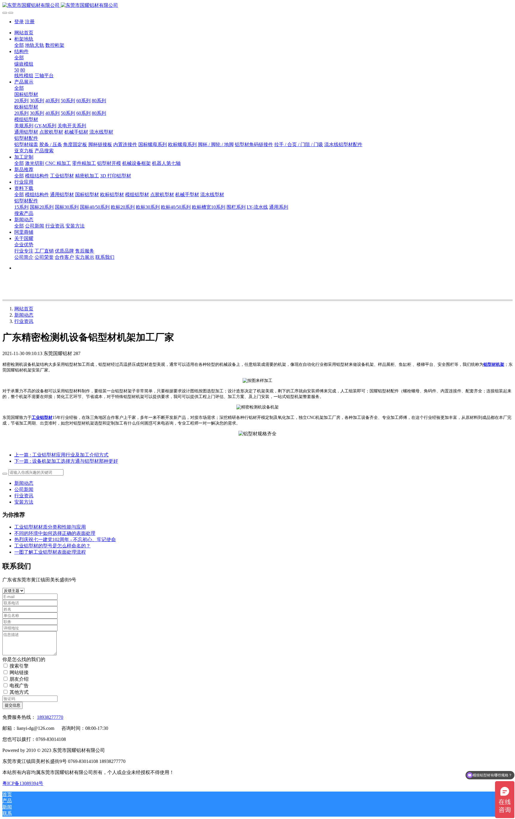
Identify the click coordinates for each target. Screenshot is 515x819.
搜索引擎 (19, 665)
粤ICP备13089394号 (22, 783)
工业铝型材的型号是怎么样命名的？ (52, 545)
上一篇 (61, 454)
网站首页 (23, 32)
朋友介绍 (19, 679)
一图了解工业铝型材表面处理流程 (50, 552)
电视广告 (19, 685)
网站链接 (19, 672)
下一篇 (66, 461)
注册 (30, 21)
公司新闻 (23, 489)
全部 (19, 45)
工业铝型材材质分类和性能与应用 (50, 527)
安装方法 (23, 501)
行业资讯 (23, 321)
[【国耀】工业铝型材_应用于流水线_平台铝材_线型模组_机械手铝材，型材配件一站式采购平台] (257, 5)
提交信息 (12, 705)
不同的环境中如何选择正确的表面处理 (54, 533)
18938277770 (50, 717)
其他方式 (19, 692)
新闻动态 (23, 315)
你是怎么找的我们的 (23, 659)
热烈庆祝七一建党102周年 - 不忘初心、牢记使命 (65, 539)
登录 (19, 21)
